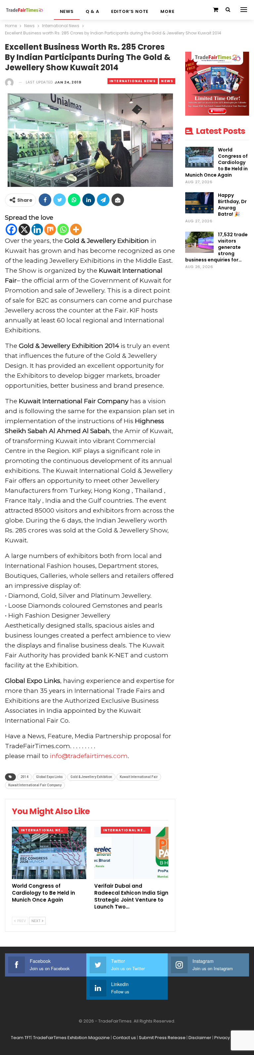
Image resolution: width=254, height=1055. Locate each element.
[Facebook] (11, 229)
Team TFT (21, 1037)
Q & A (92, 11)
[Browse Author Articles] (9, 82)
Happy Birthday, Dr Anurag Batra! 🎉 (232, 204)
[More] (76, 229)
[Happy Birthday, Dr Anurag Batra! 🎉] (199, 202)
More (167, 11)
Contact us (124, 1037)
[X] (24, 229)
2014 (24, 777)
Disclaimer (200, 1037)
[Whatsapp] (63, 229)
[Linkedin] (37, 229)
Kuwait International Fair (139, 777)
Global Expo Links (49, 777)
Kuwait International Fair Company (35, 785)
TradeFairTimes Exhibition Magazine (71, 1037)
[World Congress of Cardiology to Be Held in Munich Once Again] (49, 853)
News (67, 11)
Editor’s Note (129, 11)
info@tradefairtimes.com (89, 756)
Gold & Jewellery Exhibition (91, 777)
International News (132, 81)
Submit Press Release (162, 1037)
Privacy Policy (228, 1037)
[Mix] (50, 229)
